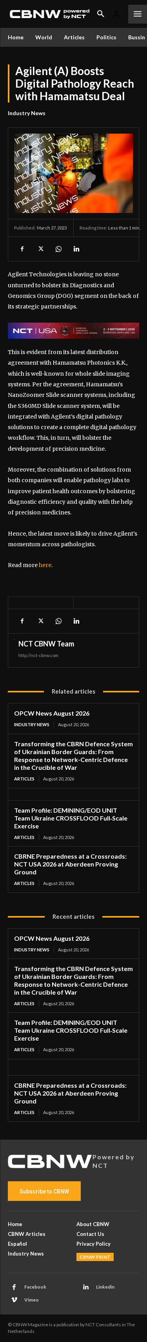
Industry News (26, 113)
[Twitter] (40, 249)
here (45, 565)
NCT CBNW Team (46, 643)
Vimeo (31, 1300)
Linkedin (105, 1287)
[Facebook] (22, 249)
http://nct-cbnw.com (38, 655)
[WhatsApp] (58, 249)
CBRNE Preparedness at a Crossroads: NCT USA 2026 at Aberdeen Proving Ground (70, 864)
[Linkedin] (76, 249)
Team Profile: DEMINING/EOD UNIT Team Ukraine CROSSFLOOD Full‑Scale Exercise (70, 818)
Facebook (35, 1287)
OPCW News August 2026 (51, 713)
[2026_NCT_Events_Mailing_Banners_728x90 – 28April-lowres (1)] (73, 331)
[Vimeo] (14, 1300)
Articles (24, 778)
